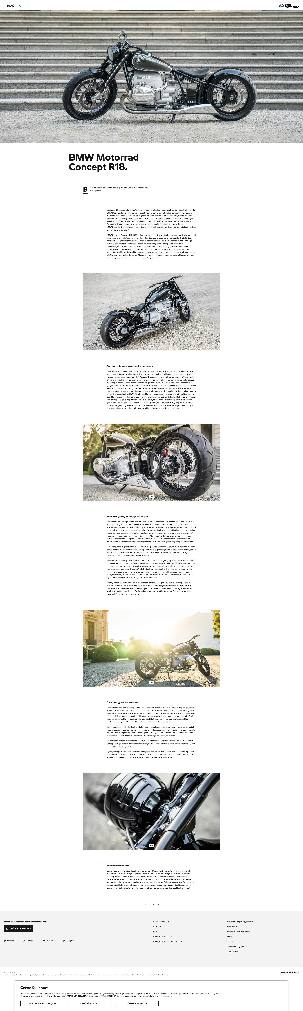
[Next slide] (217, 312)
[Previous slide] (85, 312)
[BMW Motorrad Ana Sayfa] (289, 6)
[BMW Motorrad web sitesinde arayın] (20, 5)
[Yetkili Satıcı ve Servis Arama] (28, 5)
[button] (9, 5)
